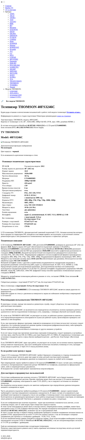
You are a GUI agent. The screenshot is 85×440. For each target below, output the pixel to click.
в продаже (13, 91)
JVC (11, 51)
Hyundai (13, 49)
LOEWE (13, 57)
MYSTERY (14, 59)
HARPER (13, 43)
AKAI (12, 16)
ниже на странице (64, 116)
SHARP (13, 69)
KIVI (12, 55)
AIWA (12, 14)
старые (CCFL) (15, 97)
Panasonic (13, 61)
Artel (11, 20)
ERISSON (13, 35)
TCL (11, 79)
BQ (11, 26)
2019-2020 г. (14, 93)
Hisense (12, 45)
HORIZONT (14, 47)
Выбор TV (9, 8)
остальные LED (16, 95)
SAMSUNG (14, 67)
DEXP (12, 31)
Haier (12, 41)
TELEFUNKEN (16, 81)
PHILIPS (13, 63)
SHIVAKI (13, 71)
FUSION (13, 37)
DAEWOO (14, 30)
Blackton (13, 28)
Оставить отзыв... (74, 112)
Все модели (15, 101)
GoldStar (13, 39)
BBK (12, 24)
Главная (8, 6)
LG (11, 53)
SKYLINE (13, 73)
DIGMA (13, 33)
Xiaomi (12, 87)
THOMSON (14, 83)
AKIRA (12, 18)
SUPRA (13, 77)
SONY (12, 75)
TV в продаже (10, 10)
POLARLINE (15, 65)
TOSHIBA (14, 85)
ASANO (13, 22)
